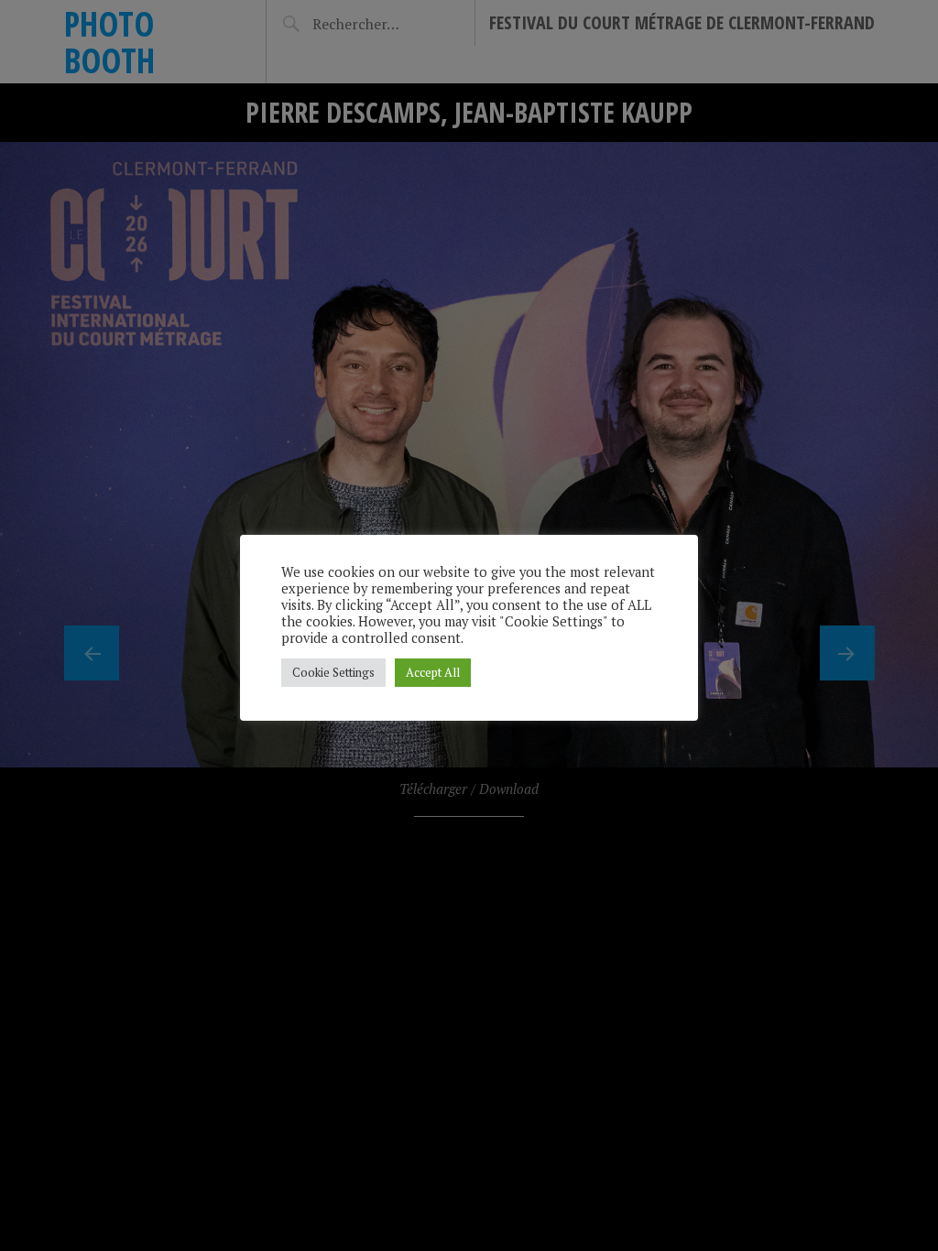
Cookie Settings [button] (333, 672)
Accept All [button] (433, 672)
